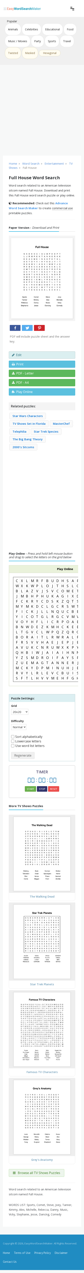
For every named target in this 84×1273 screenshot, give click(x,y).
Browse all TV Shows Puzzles (38, 1173)
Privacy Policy (42, 1253)
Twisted (13, 53)
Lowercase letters (28, 741)
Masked (30, 53)
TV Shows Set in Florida (29, 424)
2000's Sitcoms (23, 447)
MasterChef (61, 424)
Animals (13, 29)
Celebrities (31, 29)
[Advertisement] (42, 110)
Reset (53, 789)
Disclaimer (61, 1253)
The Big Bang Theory (28, 439)
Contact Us (10, 1262)
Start (30, 789)
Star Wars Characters (28, 416)
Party (37, 41)
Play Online (24, 392)
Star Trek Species (46, 431)
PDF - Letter (25, 373)
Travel (67, 41)
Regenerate (22, 755)
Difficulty (17, 721)
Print (19, 364)
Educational (52, 29)
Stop (42, 789)
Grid (14, 706)
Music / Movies (17, 41)
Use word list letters (30, 746)
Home (6, 1253)
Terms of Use (22, 1253)
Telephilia (19, 431)
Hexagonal (49, 53)
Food (70, 29)
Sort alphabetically (28, 736)
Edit (18, 355)
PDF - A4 (22, 382)
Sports (52, 41)
